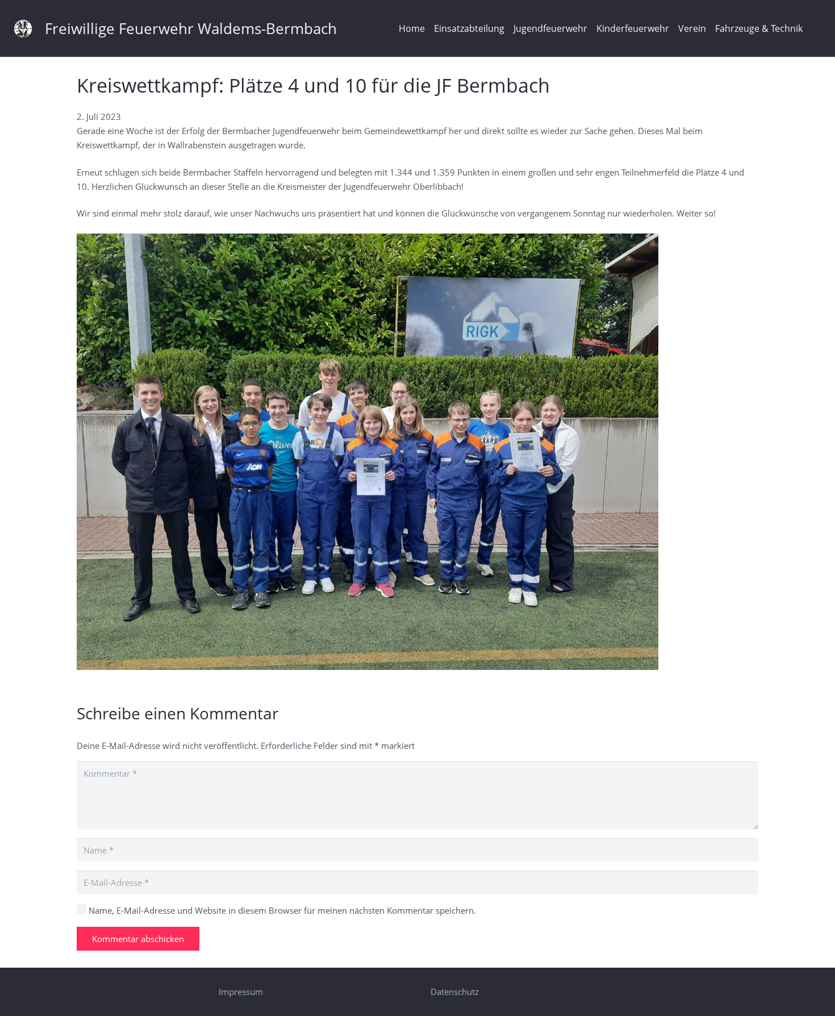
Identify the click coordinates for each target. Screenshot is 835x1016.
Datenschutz (455, 991)
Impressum (241, 991)
